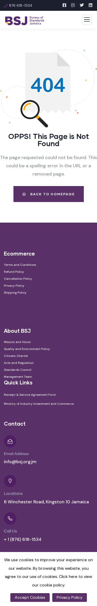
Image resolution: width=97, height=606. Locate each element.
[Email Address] (10, 441)
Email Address (16, 454)
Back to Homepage (52, 194)
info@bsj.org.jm (20, 461)
